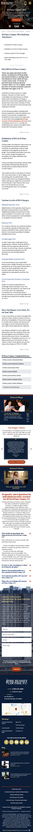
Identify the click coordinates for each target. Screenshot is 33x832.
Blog (3, 747)
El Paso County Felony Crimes (12, 375)
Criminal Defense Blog (7, 731)
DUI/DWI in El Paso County (13, 45)
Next (31, 411)
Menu (30, 3)
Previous (2, 411)
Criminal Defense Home (7, 722)
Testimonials (19, 728)
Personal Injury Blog (20, 800)
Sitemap (5, 719)
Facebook (6, 742)
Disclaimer (14, 807)
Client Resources (16, 789)
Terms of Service (25, 662)
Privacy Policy (11, 662)
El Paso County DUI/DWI (10, 371)
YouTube (16, 742)
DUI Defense (13, 797)
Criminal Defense (9, 792)
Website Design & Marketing (10, 830)
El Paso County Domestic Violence (13, 364)
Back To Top (24, 132)
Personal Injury (10, 800)
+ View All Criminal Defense (11, 387)
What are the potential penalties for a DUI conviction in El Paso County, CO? (13, 571)
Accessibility (21, 807)
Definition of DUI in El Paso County (16, 49)
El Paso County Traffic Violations (12, 383)
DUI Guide (20, 797)
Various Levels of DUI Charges (14, 53)
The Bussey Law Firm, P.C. (7, 3)
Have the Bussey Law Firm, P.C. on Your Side (15, 59)
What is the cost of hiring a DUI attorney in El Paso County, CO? (14, 582)
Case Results (6, 728)
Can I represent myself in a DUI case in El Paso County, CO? (14, 576)
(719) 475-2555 (17, 689)
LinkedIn (26, 742)
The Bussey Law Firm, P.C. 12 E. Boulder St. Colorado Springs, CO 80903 (16, 709)
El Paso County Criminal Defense (15, 31)
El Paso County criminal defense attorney (15, 120)
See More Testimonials (16, 462)
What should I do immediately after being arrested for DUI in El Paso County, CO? (14, 535)
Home (3, 31)
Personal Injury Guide (16, 803)
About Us (18, 722)
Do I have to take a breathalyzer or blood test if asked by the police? (14, 566)
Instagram (11, 742)
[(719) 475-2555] (25, 3)
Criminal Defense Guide (16, 794)
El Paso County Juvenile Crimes (12, 379)
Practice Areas (20, 725)
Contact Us (16, 20)
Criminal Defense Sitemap (21, 807)
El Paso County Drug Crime (11, 367)
